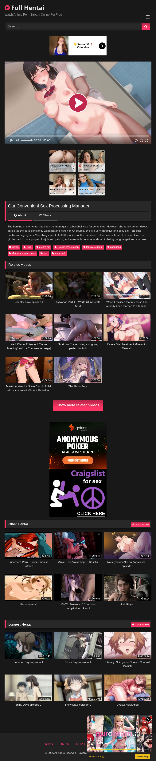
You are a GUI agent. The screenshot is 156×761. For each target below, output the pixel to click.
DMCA (64, 744)
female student (94, 247)
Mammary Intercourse (24, 253)
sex (46, 253)
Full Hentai (27, 7)
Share (46, 215)
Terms (49, 744)
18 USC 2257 (85, 744)
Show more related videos (78, 405)
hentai (15, 247)
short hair (60, 253)
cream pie (44, 247)
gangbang (115, 247)
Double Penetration (68, 247)
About (21, 215)
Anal (29, 247)
